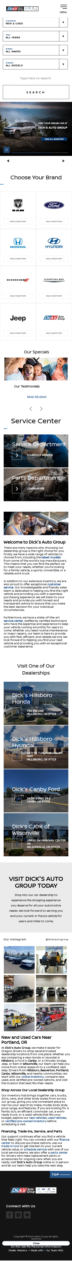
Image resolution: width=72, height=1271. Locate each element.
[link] (36, 451)
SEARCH (36, 92)
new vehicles (38, 1118)
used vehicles (57, 1118)
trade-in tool (10, 1146)
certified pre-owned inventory (26, 1121)
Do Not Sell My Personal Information (36, 1246)
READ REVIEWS (37, 396)
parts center (59, 1152)
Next (63, 160)
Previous (8, 160)
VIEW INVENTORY (18, 221)
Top (56, 1174)
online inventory (32, 1077)
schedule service (35, 1149)
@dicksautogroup (57, 939)
